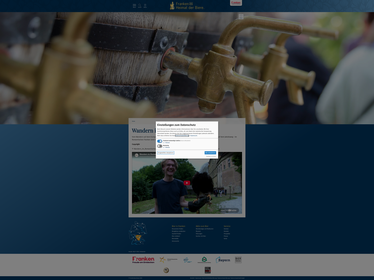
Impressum (193, 135)
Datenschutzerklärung (182, 135)
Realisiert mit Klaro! (211, 156)
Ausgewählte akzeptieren (166, 153)
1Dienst (166, 142)
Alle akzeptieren (210, 153)
